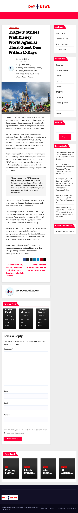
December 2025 (62, 39)
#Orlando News (22, 74)
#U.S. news (34, 74)
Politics (59, 81)
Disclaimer (61, 508)
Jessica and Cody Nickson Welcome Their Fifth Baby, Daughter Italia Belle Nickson (15, 270)
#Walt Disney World (24, 77)
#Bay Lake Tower (23, 65)
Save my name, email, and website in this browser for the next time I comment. (25, 431)
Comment (8, 349)
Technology (61, 97)
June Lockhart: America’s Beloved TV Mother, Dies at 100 (36, 267)
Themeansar (6, 509)
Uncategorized (62, 103)
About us (44, 508)
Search (58, 122)
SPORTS (59, 92)
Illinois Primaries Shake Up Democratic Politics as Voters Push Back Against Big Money (65, 169)
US (57, 108)
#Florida (19, 71)
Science (59, 87)
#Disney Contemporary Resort (28, 68)
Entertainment (14, 27)
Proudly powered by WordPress (12, 507)
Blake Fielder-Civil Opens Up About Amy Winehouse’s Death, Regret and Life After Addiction (65, 212)
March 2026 (60, 33)
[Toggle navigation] (74, 15)
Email (6, 403)
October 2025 (61, 50)
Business (59, 65)
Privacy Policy (71, 508)
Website (7, 415)
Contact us (52, 508)
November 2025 (62, 44)
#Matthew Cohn (30, 71)
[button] (38, 15)
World (58, 114)
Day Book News (24, 59)
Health (58, 76)
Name (6, 391)
